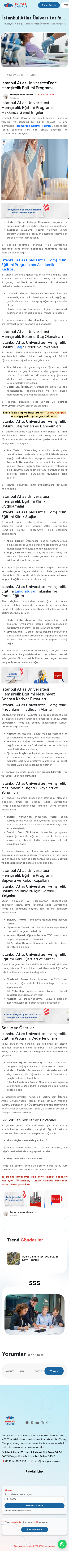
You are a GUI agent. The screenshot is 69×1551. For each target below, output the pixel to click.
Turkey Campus (55, 412)
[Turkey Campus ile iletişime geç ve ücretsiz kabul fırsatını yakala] (34, 211)
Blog (19, 23)
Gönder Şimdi (34, 1505)
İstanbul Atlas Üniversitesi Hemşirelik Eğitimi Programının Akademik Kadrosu (33, 264)
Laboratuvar (25, 591)
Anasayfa (8, 23)
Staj (19, 347)
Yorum (54, 1371)
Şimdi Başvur (49, 5)
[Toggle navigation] (65, 5)
